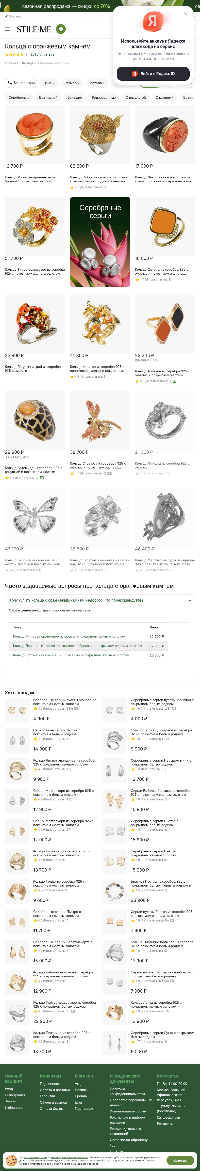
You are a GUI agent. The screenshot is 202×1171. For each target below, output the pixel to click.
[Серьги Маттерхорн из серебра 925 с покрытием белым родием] (17, 801)
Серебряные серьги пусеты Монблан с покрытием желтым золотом (64, 702)
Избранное (14, 1107)
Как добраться (168, 1117)
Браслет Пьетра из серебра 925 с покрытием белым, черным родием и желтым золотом (161, 883)
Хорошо (180, 1160)
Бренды (81, 1096)
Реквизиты (165, 1123)
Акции (79, 1084)
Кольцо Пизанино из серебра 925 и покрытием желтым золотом (61, 853)
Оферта (116, 1151)
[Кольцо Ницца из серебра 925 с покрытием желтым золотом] (17, 891)
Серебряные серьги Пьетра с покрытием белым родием (154, 823)
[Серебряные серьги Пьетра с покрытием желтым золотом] (114, 861)
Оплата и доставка (55, 1090)
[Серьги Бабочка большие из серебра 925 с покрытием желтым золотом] (114, 801)
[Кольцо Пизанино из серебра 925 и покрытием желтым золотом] (17, 861)
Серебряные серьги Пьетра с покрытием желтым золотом (154, 853)
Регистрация (15, 1095)
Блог (78, 1102)
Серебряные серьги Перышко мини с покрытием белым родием (161, 762)
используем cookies (35, 1157)
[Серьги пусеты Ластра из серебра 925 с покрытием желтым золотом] (114, 922)
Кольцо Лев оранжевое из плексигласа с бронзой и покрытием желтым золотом (77, 646)
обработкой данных (101, 1160)
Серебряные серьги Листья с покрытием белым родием (56, 732)
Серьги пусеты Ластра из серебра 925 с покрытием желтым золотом (162, 914)
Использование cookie (128, 1111)
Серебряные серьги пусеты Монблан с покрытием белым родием (162, 702)
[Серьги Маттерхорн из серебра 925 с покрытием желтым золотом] (17, 831)
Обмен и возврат (53, 1102)
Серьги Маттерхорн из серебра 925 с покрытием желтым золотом (63, 823)
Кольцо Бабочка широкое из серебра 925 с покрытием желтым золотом (63, 974)
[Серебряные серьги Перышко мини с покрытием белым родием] (114, 770)
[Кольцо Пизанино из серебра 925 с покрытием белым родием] (17, 1043)
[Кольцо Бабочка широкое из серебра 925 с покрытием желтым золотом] (17, 982)
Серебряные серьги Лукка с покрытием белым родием (162, 1035)
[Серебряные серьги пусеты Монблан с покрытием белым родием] (114, 710)
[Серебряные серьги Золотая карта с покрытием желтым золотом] (17, 952)
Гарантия (47, 1096)
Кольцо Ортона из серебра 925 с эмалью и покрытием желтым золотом (71, 655)
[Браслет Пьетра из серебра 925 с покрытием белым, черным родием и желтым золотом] (114, 891)
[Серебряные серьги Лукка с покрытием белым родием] (114, 1043)
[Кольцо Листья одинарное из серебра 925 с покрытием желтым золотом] (17, 770)
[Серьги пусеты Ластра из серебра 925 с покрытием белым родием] (114, 982)
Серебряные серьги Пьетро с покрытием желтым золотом (57, 914)
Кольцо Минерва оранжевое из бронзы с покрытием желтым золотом (69, 636)
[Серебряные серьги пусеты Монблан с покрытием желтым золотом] (17, 710)
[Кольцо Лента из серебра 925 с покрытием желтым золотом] (114, 1012)
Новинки (81, 1090)
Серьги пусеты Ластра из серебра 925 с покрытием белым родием (162, 974)
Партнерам (84, 1108)
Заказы (10, 1101)
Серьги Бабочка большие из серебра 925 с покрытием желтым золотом (161, 792)
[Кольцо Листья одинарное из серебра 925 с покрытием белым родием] (114, 740)
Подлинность (50, 1084)
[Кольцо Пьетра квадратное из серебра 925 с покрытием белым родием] (17, 1012)
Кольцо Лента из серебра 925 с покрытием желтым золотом (156, 1004)
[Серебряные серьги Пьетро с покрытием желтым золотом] (17, 922)
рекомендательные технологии (69, 1157)
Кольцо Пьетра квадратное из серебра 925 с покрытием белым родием (64, 1004)
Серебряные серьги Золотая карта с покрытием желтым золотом (62, 944)
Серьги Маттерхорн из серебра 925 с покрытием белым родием (63, 792)
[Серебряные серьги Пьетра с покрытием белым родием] (114, 831)
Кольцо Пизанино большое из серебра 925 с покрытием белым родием (162, 944)
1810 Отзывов (42, 54)
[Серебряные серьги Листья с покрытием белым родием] (17, 740)
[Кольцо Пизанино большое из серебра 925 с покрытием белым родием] (114, 952)
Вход (9, 1089)
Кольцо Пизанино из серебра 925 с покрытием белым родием (61, 1035)
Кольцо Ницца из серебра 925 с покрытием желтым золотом (59, 883)
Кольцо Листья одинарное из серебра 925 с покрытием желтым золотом (64, 762)
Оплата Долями (53, 1108)
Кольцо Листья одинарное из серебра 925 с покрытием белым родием (161, 732)
